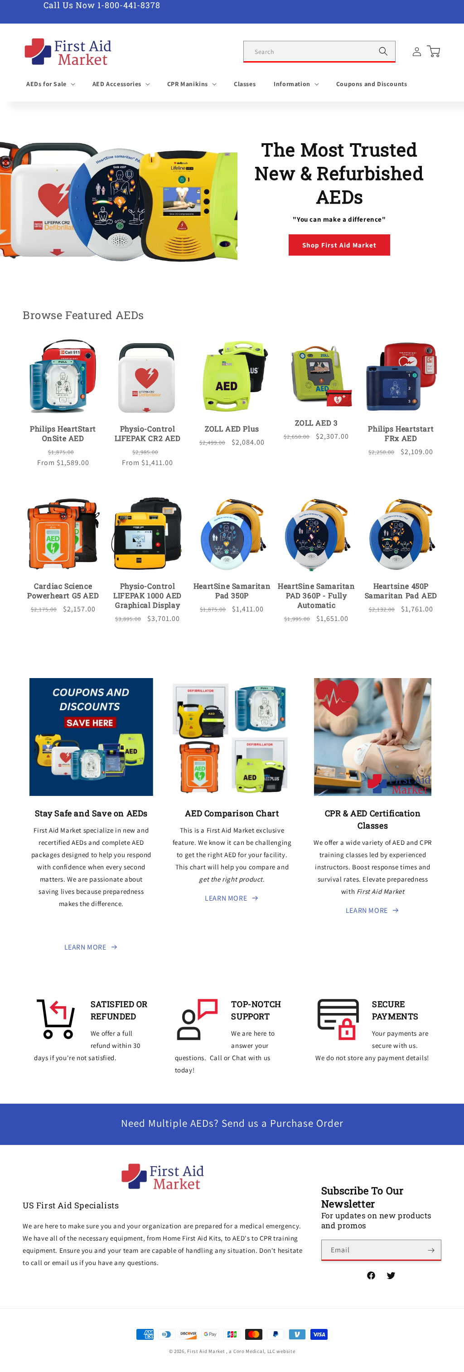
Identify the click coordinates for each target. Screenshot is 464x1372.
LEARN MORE (85, 947)
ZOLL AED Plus (232, 428)
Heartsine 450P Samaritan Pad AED (401, 591)
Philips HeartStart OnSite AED (63, 433)
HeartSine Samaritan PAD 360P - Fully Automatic (316, 596)
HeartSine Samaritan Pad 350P (232, 591)
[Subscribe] (431, 1250)
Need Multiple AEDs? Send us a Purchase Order (232, 1123)
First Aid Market (206, 1351)
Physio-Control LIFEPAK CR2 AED (148, 433)
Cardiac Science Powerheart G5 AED (63, 591)
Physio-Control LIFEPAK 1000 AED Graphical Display (147, 596)
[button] (50, 83)
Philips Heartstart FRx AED (401, 433)
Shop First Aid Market (339, 245)
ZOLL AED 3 (316, 422)
